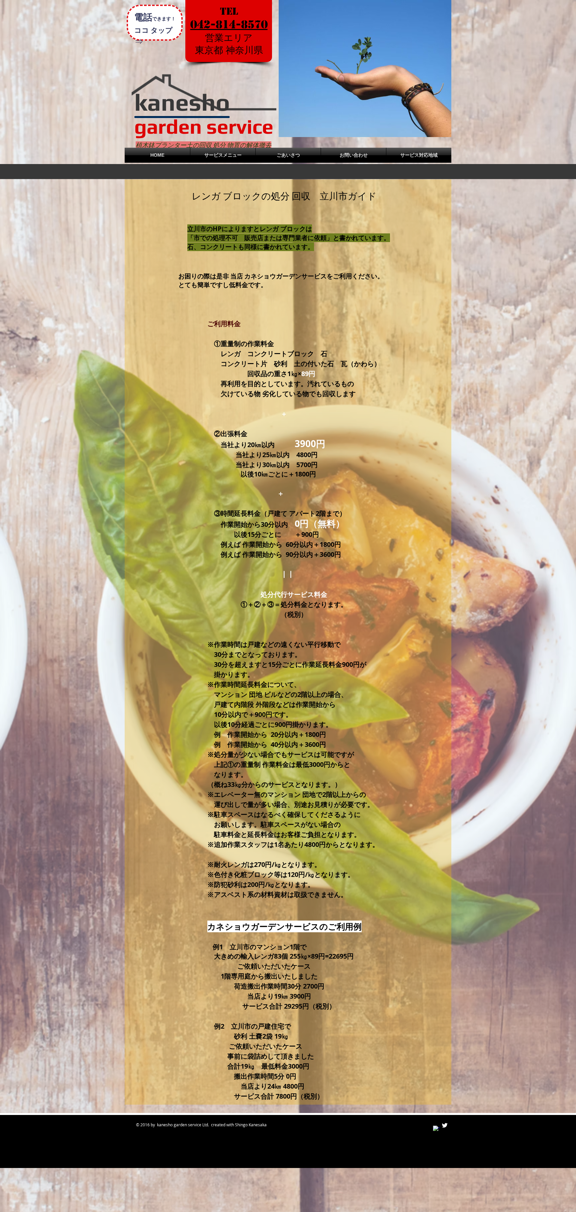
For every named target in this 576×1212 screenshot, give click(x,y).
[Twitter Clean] (444, 1125)
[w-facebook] (436, 1129)
